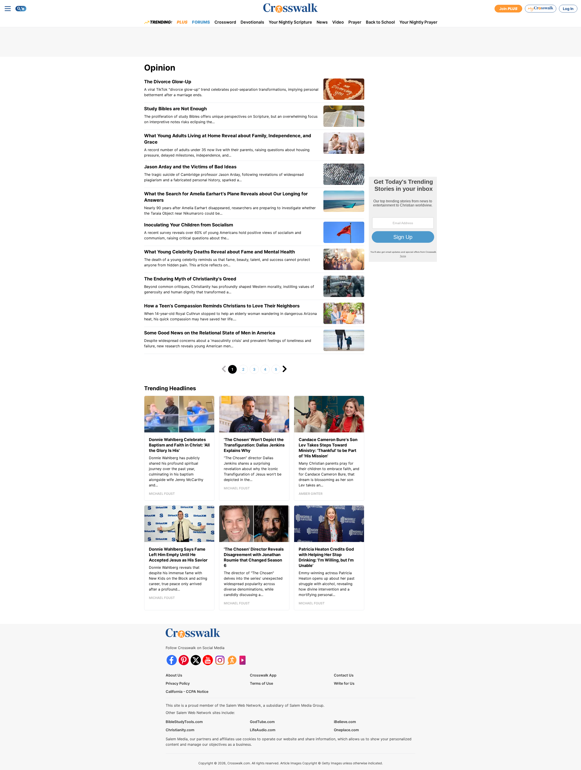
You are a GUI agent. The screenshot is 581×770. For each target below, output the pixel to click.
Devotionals (252, 22)
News (322, 22)
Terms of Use (261, 683)
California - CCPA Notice (187, 691)
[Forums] (232, 660)
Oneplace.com (346, 730)
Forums (201, 22)
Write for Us (344, 683)
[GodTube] (244, 660)
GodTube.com (262, 721)
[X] (196, 660)
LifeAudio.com (262, 730)
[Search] (21, 8)
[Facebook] (172, 660)
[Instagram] (220, 660)
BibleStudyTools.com (184, 721)
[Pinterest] (184, 660)
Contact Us (344, 675)
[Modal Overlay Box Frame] (403, 219)
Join (508, 8)
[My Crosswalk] (540, 8)
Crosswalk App (263, 675)
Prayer (354, 22)
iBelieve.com (345, 721)
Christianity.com (180, 730)
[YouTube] (208, 660)
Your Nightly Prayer (418, 22)
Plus (182, 22)
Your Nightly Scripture (290, 22)
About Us (174, 675)
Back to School (380, 22)
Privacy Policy (178, 683)
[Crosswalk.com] (290, 8)
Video (338, 22)
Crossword (225, 22)
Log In (568, 8)
